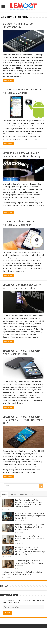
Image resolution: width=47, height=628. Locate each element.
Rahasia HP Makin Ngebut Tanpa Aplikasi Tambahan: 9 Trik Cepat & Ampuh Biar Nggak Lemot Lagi (29, 527)
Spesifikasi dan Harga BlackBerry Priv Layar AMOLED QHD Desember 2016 (23, 420)
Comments (23, 495)
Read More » (8, 80)
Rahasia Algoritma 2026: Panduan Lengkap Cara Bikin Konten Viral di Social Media (29, 538)
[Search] (41, 486)
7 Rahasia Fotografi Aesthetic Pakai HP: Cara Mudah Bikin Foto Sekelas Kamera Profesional (29, 563)
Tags (31, 495)
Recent (4, 495)
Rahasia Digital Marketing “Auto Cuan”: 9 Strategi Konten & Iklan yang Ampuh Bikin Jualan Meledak (30, 516)
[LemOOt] (23, 6)
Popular (13, 495)
